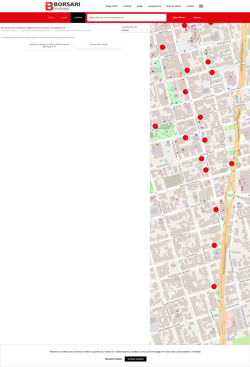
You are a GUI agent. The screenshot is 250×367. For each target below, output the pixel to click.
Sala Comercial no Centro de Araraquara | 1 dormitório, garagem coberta (92, 253)
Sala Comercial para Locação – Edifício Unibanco (79, 99)
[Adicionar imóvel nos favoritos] (22, 130)
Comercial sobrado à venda (117, 176)
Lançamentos (154, 6)
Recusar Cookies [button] (113, 359)
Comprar (127, 6)
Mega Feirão (112, 6)
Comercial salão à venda (115, 330)
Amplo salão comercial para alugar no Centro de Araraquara (36, 99)
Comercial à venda (9, 30)
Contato (190, 6)
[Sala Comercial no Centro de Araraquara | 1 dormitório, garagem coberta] (73, 231)
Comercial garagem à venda (19, 176)
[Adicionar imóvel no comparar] (27, 130)
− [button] (153, 29)
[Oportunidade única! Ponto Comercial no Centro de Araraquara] (73, 308)
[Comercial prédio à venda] (73, 154)
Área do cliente (174, 6)
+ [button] (153, 25)
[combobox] (126, 17)
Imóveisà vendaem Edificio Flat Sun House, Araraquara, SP (49, 45)
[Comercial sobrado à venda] (123, 154)
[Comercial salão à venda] (123, 308)
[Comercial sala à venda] (24, 231)
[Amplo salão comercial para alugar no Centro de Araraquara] (24, 77)
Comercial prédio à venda (67, 176)
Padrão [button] (125, 30)
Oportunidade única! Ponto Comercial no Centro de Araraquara (87, 330)
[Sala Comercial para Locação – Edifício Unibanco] (73, 77)
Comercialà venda (98, 44)
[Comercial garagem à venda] (24, 154)
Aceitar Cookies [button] (136, 359)
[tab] (51, 17)
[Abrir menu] (201, 6)
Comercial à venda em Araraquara (35, 30)
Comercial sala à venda (16, 253)
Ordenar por (129, 27)
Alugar (140, 6)
